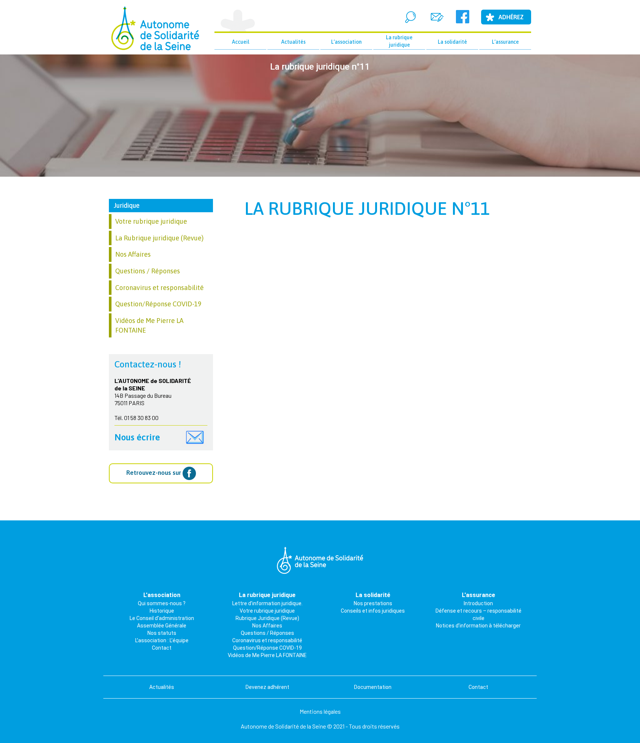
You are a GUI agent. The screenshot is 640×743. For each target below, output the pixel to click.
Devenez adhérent (267, 687)
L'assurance (478, 595)
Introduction (478, 603)
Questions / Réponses (147, 271)
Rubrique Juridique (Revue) (267, 618)
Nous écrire (137, 437)
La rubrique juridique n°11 (367, 208)
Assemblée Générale (161, 626)
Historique (162, 611)
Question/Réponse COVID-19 (158, 304)
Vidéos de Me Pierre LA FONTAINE (267, 655)
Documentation (372, 687)
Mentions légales (320, 711)
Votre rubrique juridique (151, 221)
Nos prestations (373, 603)
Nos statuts (161, 633)
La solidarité (452, 42)
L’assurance (505, 42)
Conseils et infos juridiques (373, 611)
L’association (346, 42)
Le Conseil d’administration (162, 618)
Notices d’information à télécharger (478, 626)
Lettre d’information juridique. (267, 603)
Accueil (240, 42)
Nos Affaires (133, 254)
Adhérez (511, 17)
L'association (161, 595)
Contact (161, 648)
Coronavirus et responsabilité (159, 287)
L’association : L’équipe (162, 640)
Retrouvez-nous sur (154, 473)
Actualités (293, 42)
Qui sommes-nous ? (162, 603)
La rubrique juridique (399, 41)
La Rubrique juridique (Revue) (159, 238)
